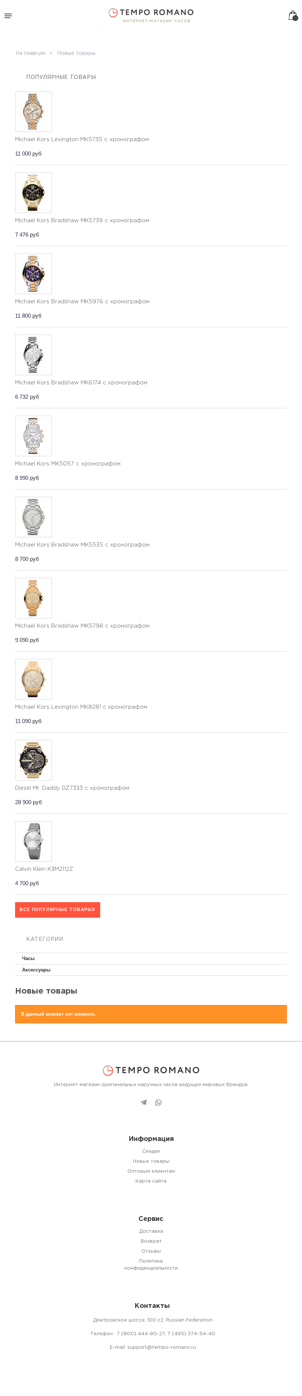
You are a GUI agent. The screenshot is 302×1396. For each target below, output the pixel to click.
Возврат (151, 1241)
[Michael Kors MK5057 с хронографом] (33, 436)
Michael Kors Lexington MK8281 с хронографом (81, 707)
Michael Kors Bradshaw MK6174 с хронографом (81, 382)
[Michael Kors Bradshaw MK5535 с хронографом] (33, 517)
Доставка (151, 1231)
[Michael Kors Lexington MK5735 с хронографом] (33, 111)
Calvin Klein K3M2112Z (44, 869)
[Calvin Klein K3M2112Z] (33, 841)
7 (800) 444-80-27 (141, 1334)
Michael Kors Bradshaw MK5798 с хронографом (82, 626)
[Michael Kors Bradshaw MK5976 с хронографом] (33, 274)
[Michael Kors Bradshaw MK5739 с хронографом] (33, 192)
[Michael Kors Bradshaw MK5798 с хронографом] (33, 598)
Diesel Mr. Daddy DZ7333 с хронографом (72, 788)
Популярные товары (61, 77)
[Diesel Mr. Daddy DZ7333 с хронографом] (33, 760)
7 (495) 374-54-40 (191, 1334)
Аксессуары (36, 970)
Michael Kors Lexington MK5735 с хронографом (82, 139)
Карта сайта (151, 1181)
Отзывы (151, 1251)
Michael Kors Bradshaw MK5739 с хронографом (82, 220)
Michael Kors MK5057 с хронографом (67, 463)
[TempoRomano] (151, 15)
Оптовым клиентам (151, 1171)
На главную (30, 53)
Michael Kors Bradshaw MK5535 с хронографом (82, 544)
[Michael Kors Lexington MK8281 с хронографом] (33, 679)
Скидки (151, 1151)
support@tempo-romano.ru (161, 1348)
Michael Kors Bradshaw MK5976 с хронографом (82, 301)
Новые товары (151, 1161)
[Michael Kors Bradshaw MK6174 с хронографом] (33, 355)
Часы (28, 958)
